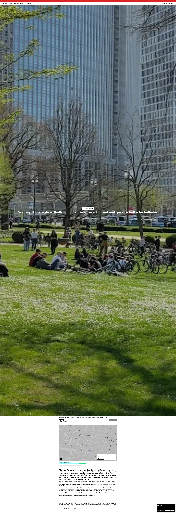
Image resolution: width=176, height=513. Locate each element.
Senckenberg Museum (65, 508)
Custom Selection (160, 510)
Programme (16, 3)
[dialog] (166, 508)
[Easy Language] (164, 3)
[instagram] (166, 3)
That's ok (171, 510)
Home (2, 3)
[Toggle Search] (162, 3)
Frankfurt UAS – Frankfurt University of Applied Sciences (67, 417)
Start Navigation (101, 458)
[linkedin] (168, 3)
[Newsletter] (169, 3)
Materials (28, 3)
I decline (167, 510)
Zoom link (74, 508)
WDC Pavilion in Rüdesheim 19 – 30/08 (88, 0)
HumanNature (79, 417)
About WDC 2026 (8, 3)
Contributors (22, 3)
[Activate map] (61, 459)
